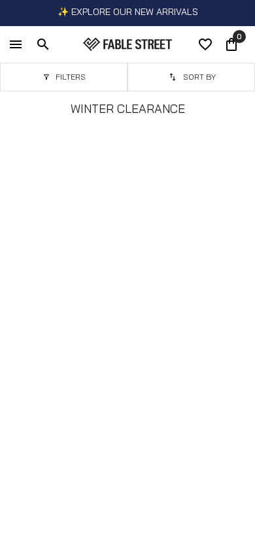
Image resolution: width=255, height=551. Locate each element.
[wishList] (205, 44)
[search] (43, 44)
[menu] (16, 44)
